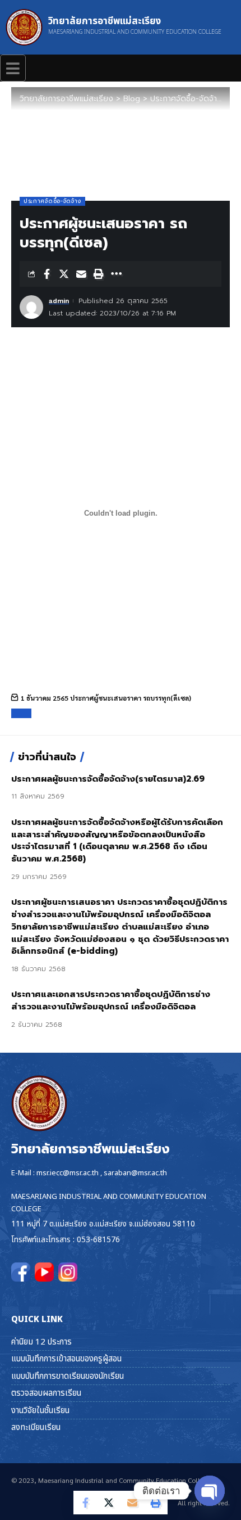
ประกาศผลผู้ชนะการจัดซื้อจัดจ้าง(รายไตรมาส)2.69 (108, 779)
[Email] (81, 274)
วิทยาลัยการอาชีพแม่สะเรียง (104, 21)
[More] (116, 274)
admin (59, 301)
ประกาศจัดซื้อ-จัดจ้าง (52, 201)
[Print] (98, 274)
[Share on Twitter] (64, 274)
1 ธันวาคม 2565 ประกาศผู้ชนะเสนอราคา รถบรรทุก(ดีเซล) (106, 697)
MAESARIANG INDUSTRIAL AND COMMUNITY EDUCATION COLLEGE (134, 32)
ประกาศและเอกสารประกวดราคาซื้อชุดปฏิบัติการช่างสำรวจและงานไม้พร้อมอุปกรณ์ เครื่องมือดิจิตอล (110, 1000)
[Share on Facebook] (46, 274)
